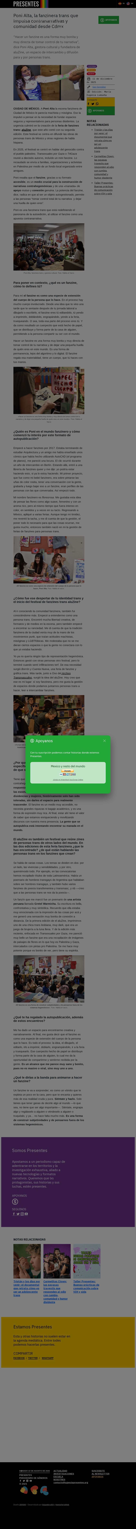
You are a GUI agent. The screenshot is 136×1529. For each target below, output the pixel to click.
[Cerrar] (104, 740)
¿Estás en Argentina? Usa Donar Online (68, 780)
